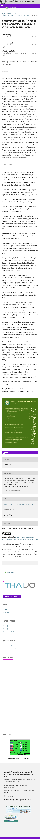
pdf (6, 453)
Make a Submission (12, 596)
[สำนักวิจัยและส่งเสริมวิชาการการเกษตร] (18, 813)
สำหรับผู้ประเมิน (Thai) (10, 649)
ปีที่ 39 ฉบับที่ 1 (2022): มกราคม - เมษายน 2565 (15, 15)
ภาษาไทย (6, 612)
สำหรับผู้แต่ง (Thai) (9, 646)
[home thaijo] (20, 587)
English (6, 609)
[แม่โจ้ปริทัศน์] (11, 821)
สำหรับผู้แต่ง (6, 629)
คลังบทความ (12, 13)
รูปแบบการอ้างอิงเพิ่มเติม (13, 490)
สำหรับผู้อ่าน (6, 626)
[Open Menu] (2, 6)
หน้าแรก (4, 13)
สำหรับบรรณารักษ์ (8, 632)
